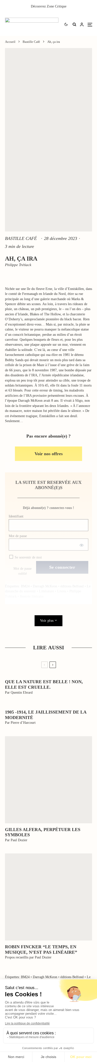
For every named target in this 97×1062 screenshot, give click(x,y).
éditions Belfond (72, 586)
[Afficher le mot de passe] (81, 545)
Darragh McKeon (45, 586)
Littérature (46, 591)
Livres (61, 591)
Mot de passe (18, 536)
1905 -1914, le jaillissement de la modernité (45, 715)
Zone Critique (56, 6)
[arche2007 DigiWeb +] (48, 779)
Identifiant (16, 516)
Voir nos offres (49, 453)
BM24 (25, 586)
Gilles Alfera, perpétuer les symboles (42, 832)
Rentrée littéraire (32, 596)
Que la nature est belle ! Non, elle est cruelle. (44, 684)
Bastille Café (21, 238)
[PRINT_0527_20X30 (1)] (48, 897)
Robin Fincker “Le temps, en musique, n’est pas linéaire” (41, 949)
